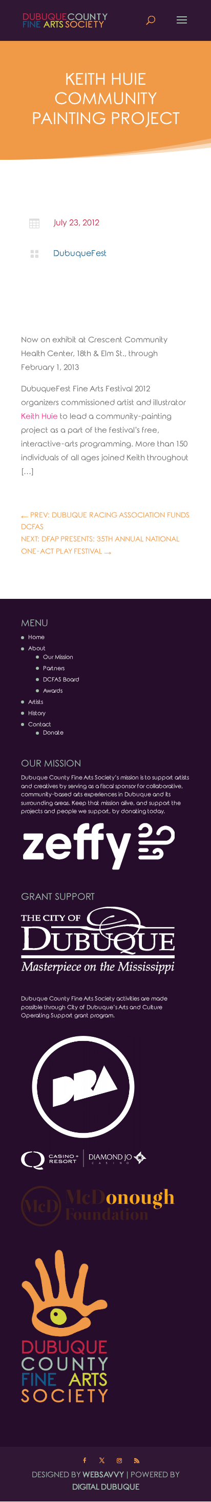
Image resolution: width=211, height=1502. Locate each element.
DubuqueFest (80, 253)
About (37, 648)
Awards (52, 691)
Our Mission (58, 657)
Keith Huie (40, 417)
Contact (39, 724)
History (37, 713)
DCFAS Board (61, 679)
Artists (35, 702)
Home (36, 637)
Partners (54, 668)
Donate (53, 733)
